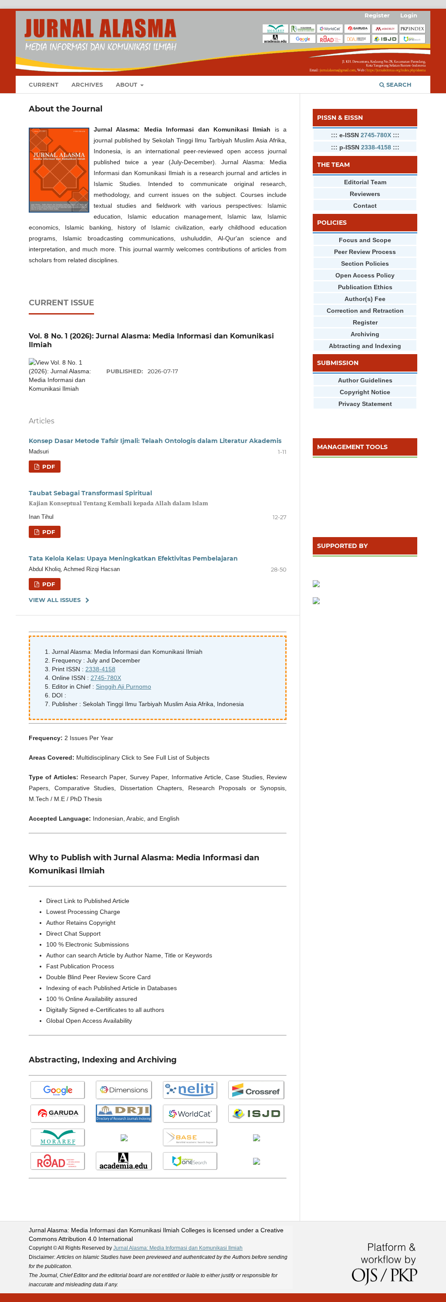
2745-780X (106, 677)
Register (377, 15)
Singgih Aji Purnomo (123, 686)
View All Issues (55, 599)
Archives (87, 84)
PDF (48, 466)
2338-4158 (100, 669)
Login (408, 15)
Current (43, 84)
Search (398, 84)
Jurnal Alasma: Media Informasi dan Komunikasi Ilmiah (178, 1248)
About (127, 84)
